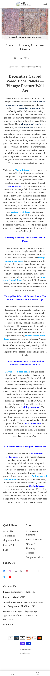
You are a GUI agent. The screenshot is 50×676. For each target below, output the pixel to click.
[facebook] (4, 571)
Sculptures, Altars (34, 557)
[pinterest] (27, 571)
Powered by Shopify (25, 653)
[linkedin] (15, 571)
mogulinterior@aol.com (23, 591)
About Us (8, 531)
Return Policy (10, 545)
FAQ (5, 550)
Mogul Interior (27, 649)
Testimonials (9, 535)
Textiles (30, 552)
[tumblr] (38, 571)
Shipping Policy (11, 540)
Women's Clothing (30, 546)
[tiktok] (32, 571)
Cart (44, 4)
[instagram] (10, 571)
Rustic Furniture (34, 539)
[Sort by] (25, 58)
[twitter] (4, 577)
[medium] (21, 571)
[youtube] (10, 577)
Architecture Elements (32, 533)
